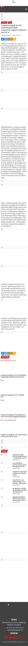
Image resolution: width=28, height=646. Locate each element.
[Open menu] (26, 9)
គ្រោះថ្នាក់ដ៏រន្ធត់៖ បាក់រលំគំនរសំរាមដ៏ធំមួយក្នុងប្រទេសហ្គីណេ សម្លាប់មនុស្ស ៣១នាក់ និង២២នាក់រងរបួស (20, 490)
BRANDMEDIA (7, 35)
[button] (14, 15)
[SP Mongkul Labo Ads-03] (14, 571)
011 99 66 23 (10, 628)
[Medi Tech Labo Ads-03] (14, 544)
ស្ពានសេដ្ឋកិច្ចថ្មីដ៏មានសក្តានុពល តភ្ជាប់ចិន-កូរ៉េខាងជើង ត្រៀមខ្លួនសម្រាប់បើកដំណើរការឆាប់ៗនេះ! (19, 464)
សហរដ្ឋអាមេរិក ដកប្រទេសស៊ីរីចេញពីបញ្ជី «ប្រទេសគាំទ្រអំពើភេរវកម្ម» (19, 473)
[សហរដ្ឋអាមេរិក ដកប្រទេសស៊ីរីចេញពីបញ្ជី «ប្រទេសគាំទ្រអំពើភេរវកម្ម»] (6, 474)
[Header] (14, 443)
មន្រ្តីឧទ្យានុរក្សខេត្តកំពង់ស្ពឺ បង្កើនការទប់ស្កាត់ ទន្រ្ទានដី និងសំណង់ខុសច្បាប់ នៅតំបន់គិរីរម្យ (19, 498)
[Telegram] (5, 39)
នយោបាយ (4, 23)
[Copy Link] (14, 39)
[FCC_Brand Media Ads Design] (14, 440)
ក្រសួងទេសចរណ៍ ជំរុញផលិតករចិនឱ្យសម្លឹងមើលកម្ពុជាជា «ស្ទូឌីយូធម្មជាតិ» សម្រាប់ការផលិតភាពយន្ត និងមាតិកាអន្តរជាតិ (20, 456)
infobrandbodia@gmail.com (15, 630)
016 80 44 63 (20, 628)
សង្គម (10, 23)
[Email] (8, 39)
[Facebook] (2, 39)
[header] (14, 181)
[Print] (11, 39)
